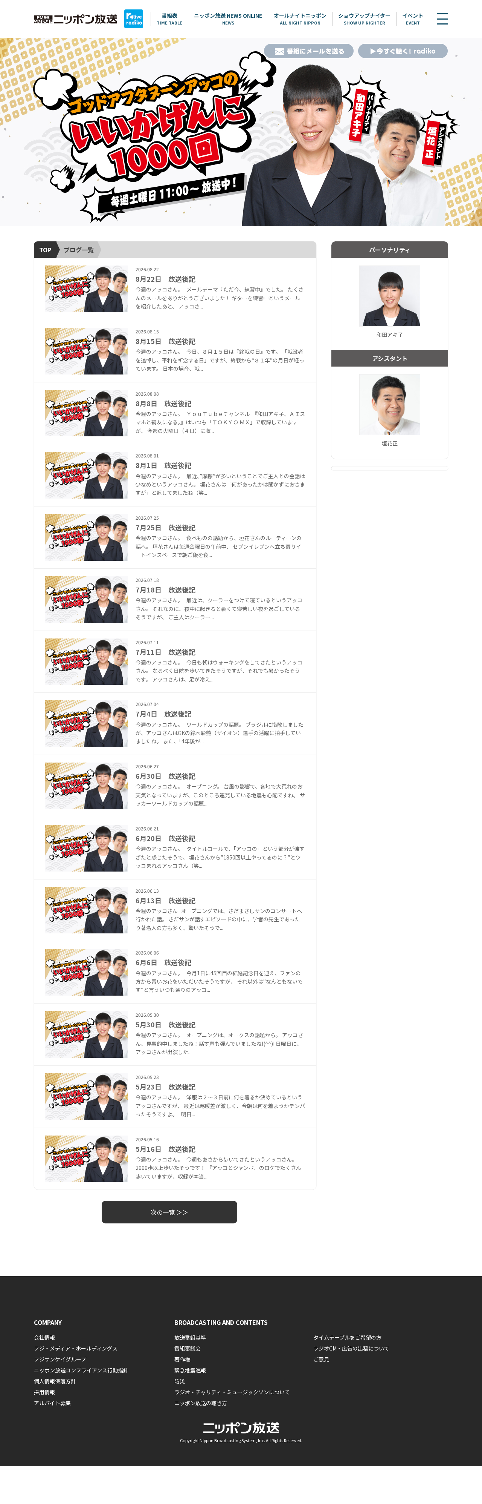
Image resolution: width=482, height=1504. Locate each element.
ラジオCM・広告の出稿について (351, 1348)
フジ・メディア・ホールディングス (75, 1348)
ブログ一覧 (79, 249)
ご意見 (321, 1359)
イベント (412, 19)
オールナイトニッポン (300, 19)
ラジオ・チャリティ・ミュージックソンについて (232, 1392)
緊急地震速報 (190, 1370)
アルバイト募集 (52, 1403)
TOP (45, 249)
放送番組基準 (190, 1337)
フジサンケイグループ (60, 1359)
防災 (179, 1381)
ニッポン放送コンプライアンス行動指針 (81, 1370)
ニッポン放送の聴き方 (200, 1403)
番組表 (169, 19)
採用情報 (44, 1392)
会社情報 (44, 1337)
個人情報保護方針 (55, 1381)
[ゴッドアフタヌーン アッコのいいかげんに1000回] (241, 132)
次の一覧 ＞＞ (169, 1212)
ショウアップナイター (364, 19)
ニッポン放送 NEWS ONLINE (228, 19)
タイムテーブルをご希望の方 (347, 1337)
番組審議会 (187, 1348)
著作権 (182, 1359)
